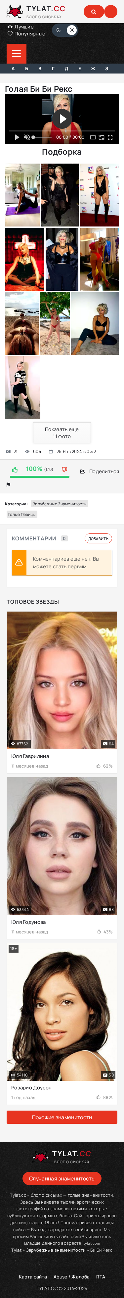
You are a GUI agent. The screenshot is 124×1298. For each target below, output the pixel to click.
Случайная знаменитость (62, 1178)
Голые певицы (22, 514)
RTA (100, 1276)
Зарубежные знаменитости (60, 504)
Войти (110, 11)
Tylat (16, 1250)
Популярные (29, 33)
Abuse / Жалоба (72, 1276)
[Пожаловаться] (8, 484)
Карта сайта (33, 1276)
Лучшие (24, 26)
